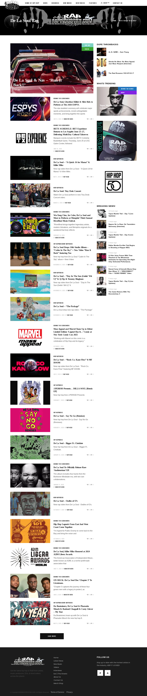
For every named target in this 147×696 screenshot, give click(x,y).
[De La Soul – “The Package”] (30, 309)
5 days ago (103, 112)
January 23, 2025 (59, 455)
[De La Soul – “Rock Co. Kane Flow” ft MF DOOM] (30, 365)
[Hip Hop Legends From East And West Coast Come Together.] (30, 531)
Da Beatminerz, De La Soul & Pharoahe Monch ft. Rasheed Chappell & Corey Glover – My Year (73, 609)
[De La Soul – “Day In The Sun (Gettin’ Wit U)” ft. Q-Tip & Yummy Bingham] (30, 282)
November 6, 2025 (59, 315)
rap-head (66, 177)
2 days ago (113, 222)
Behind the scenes (60, 98)
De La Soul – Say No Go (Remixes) (69, 416)
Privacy (69, 692)
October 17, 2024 (59, 510)
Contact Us (58, 680)
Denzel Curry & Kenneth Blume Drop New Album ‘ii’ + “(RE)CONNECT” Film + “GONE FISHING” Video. (122, 271)
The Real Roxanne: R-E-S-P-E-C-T (121, 73)
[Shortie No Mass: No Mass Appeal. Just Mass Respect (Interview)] (101, 62)
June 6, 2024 (57, 595)
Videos (56, 667)
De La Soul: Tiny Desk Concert (67, 191)
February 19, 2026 (59, 235)
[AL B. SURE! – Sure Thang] (101, 52)
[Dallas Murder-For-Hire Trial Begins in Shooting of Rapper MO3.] (101, 245)
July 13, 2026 (57, 119)
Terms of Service (57, 692)
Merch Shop (58, 683)
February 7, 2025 (59, 400)
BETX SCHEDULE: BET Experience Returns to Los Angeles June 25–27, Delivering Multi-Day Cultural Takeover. (71, 132)
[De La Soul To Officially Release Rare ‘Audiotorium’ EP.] (30, 476)
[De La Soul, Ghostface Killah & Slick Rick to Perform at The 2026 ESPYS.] (30, 109)
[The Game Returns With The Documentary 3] (101, 291)
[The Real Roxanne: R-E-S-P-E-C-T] (101, 73)
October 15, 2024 (59, 539)
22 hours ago (113, 211)
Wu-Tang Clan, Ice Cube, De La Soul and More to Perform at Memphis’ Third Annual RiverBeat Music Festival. (73, 218)
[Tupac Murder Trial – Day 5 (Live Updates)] (117, 101)
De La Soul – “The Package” (66, 306)
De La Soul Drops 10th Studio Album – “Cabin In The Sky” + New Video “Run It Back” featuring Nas (72, 250)
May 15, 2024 (57, 623)
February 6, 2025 (59, 427)
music (61, 244)
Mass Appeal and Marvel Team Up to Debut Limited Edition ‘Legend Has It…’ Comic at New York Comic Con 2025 (73, 332)
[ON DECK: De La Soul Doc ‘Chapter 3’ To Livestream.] (30, 586)
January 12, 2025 (59, 485)
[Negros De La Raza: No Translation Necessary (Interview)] (101, 224)
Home (114, 21)
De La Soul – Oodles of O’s (65, 501)
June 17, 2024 (58, 569)
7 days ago (16, 90)
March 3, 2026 (58, 203)
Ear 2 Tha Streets (60, 674)
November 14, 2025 (59, 290)
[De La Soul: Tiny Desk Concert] (30, 195)
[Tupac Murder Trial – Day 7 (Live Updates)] (101, 213)
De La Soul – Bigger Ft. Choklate (68, 443)
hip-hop (56, 244)
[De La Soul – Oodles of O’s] (30, 504)
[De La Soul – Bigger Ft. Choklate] (30, 447)
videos (87, 49)
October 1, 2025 (59, 346)
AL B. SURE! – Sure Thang (119, 52)
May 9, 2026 (57, 177)
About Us (57, 677)
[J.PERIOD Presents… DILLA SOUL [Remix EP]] (30, 393)
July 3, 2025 (57, 374)
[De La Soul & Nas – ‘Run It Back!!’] (51, 68)
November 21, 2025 (59, 265)
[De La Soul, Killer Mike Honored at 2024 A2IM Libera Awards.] (30, 558)
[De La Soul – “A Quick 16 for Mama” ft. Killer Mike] (30, 168)
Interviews (58, 670)
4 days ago (113, 253)
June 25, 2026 (58, 149)
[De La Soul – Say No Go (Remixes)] (30, 420)
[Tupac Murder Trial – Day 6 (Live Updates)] (101, 235)
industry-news (68, 119)
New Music (58, 664)
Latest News (58, 661)
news (67, 98)
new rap (87, 45)
